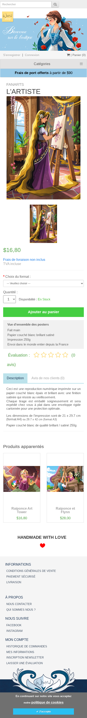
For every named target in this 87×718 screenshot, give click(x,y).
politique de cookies (47, 702)
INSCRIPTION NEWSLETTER (25, 657)
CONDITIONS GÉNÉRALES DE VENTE (31, 571)
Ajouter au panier (43, 312)
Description (15, 378)
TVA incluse (12, 264)
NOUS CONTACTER (19, 604)
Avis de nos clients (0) (47, 378)
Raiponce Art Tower (21, 510)
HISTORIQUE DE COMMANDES (26, 646)
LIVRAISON (13, 582)
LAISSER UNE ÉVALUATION (24, 663)
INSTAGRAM (14, 630)
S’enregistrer (11, 55)
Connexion (32, 55)
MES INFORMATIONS (20, 652)
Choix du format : (18, 276)
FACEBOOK (14, 625)
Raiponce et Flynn (65, 510)
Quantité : (10, 292)
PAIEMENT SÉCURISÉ (20, 576)
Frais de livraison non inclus (24, 259)
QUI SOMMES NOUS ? (20, 609)
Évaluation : (19, 355)
